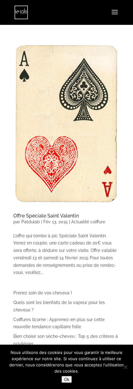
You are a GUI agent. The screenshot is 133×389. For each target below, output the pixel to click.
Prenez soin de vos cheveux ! (42, 292)
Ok (66, 379)
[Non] (125, 367)
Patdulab (30, 221)
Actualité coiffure (88, 221)
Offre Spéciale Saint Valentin (46, 216)
